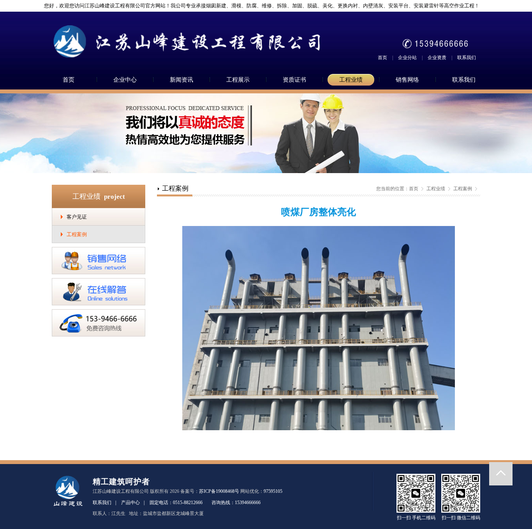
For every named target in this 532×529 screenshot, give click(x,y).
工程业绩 (351, 80)
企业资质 (437, 57)
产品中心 (130, 502)
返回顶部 (501, 473)
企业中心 (125, 80)
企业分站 (407, 57)
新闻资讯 (181, 80)
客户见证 (77, 217)
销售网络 (407, 80)
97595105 (273, 491)
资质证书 (294, 80)
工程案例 (77, 234)
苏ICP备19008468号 (219, 491)
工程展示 (238, 80)
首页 (382, 57)
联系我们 (466, 57)
